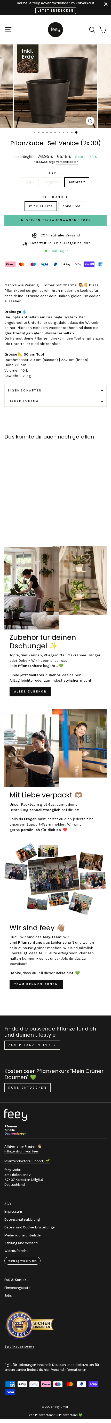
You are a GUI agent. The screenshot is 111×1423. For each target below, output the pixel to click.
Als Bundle (55, 197)
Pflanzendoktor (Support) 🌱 (27, 1161)
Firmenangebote (17, 1288)
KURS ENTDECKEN (27, 1087)
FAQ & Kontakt (16, 1280)
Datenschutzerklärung (22, 1219)
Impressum (13, 1211)
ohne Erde (71, 206)
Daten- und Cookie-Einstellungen (30, 1227)
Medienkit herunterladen (23, 1235)
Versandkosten (67, 162)
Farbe (55, 173)
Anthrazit (77, 182)
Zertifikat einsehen (19, 1346)
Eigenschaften (25, 390)
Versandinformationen (68, 1370)
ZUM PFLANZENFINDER (32, 1045)
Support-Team (38, 824)
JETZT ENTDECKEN (56, 10)
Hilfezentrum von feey (21, 1151)
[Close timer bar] (106, 4)
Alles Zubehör (30, 691)
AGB (7, 1204)
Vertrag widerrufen (22, 1261)
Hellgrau (51, 182)
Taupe (29, 182)
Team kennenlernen (36, 984)
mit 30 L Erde (41, 206)
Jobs (8, 1295)
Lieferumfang (23, 401)
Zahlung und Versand (21, 1243)
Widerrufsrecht (16, 1251)
